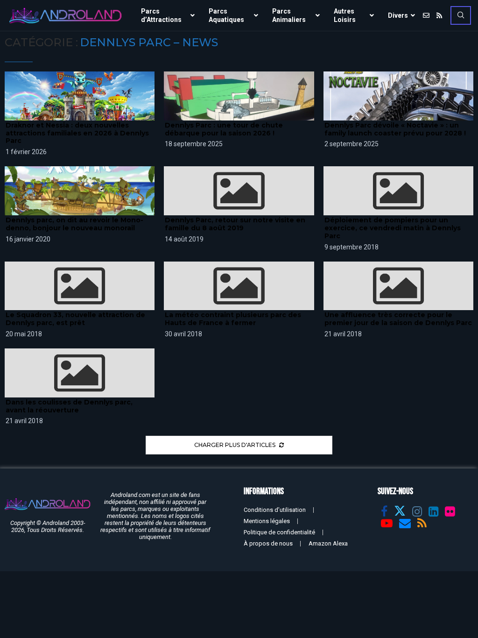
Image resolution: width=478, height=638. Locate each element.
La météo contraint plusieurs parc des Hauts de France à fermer (233, 319)
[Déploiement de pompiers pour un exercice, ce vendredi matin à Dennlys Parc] (398, 190)
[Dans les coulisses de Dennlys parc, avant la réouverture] (80, 372)
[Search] (460, 15)
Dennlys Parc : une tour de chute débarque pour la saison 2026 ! (224, 129)
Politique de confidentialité (279, 532)
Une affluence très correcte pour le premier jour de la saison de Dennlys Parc (398, 319)
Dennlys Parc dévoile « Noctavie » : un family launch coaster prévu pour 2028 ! (395, 129)
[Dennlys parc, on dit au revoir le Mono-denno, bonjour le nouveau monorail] (80, 190)
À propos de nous (268, 543)
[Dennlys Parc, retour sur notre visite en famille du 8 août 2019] (239, 190)
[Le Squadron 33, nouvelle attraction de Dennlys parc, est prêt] (80, 286)
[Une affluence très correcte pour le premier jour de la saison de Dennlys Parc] (398, 286)
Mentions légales (267, 521)
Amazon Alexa (328, 543)
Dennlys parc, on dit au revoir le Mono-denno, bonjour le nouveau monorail (74, 224)
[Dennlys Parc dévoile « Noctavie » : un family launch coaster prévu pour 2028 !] (398, 96)
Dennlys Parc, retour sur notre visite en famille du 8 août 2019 (235, 224)
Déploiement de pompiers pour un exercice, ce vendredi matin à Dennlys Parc (392, 228)
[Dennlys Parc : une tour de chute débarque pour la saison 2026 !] (239, 96)
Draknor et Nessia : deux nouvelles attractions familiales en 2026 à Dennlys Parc (77, 133)
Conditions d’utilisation (275, 509)
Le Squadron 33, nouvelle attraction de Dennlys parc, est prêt (75, 319)
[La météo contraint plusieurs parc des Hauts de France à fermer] (239, 286)
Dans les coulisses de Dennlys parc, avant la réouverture (69, 406)
